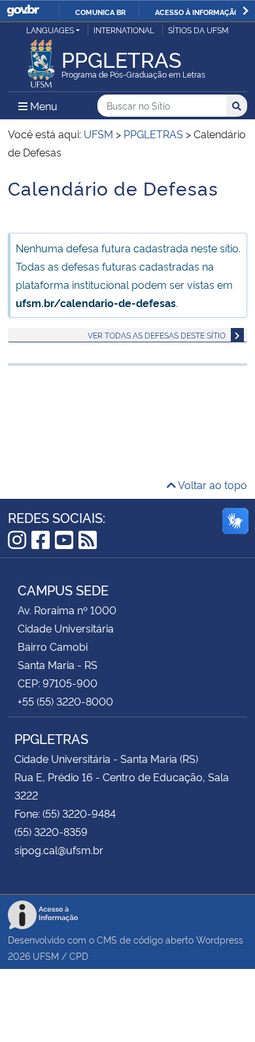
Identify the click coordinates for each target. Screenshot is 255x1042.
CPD (78, 955)
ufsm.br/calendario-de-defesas (96, 302)
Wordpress (219, 939)
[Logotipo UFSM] (41, 60)
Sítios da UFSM (198, 29)
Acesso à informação (197, 12)
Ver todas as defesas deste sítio (157, 334)
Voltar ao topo (211, 484)
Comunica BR (100, 12)
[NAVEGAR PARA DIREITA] (245, 11)
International (124, 29)
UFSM (46, 955)
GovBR (23, 11)
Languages (50, 29)
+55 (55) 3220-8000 (65, 701)
